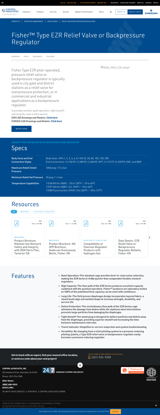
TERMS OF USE (7, 403)
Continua (32, 391)
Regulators (52, 21)
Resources (37, 56)
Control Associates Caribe (52, 391)
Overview (15, 56)
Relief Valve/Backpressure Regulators (78, 21)
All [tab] (14, 212)
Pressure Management (33, 21)
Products (15, 21)
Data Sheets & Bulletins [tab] (44, 212)
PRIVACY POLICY (21, 403)
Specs (26, 56)
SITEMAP (57, 403)
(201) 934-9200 (101, 357)
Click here (52, 117)
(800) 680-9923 (9, 384)
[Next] (149, 237)
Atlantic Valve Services (13, 391)
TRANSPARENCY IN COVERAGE (40, 403)
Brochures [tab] (24, 212)
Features (51, 56)
